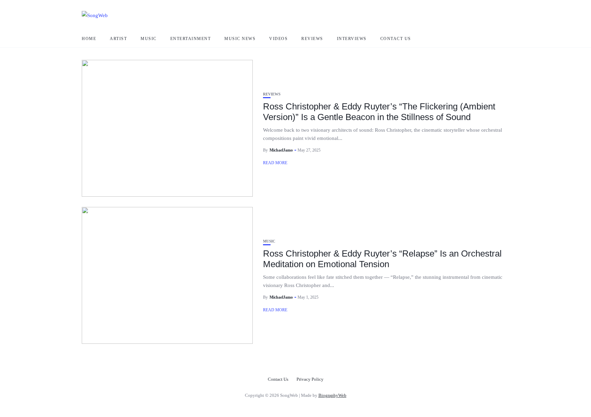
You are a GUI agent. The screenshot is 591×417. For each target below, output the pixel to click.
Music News (239, 38)
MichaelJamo (281, 150)
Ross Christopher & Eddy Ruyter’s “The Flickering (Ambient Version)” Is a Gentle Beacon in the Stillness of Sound (379, 111)
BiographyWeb (332, 395)
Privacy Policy (310, 379)
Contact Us (395, 38)
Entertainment (190, 38)
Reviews (312, 38)
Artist (118, 38)
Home (89, 38)
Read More (275, 162)
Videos (278, 38)
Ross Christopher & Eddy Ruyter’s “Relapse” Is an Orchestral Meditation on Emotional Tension (382, 258)
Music (149, 38)
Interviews (352, 38)
